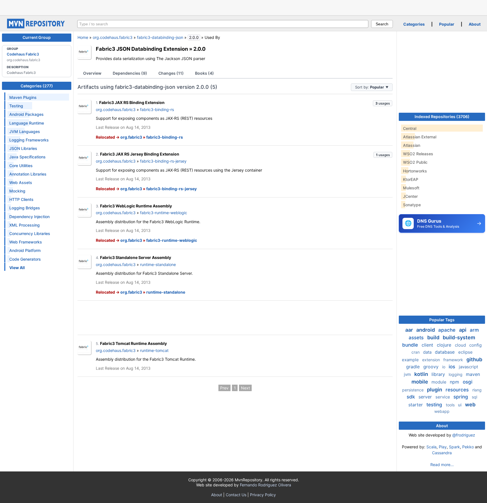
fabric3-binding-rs (157, 109)
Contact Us (236, 494)
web (470, 404)
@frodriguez (463, 435)
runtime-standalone (158, 264)
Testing (16, 105)
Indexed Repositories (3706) (442, 116)
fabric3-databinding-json (160, 37)
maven (473, 374)
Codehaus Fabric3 (23, 54)
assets (417, 337)
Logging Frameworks (29, 140)
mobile (420, 382)
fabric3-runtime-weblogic (163, 212)
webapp (442, 411)
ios (453, 366)
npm (455, 382)
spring (461, 397)
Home (83, 37)
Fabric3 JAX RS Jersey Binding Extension (139, 154)
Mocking (17, 191)
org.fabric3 (131, 137)
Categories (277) (37, 85)
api (463, 330)
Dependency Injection (29, 216)
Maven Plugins (23, 97)
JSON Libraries (23, 148)
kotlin (421, 374)
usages (382, 103)
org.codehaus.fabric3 (112, 37)
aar (409, 330)
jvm (408, 374)
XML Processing (24, 225)
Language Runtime (26, 123)
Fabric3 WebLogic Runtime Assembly (136, 205)
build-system (459, 337)
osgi (467, 382)
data (428, 352)
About (475, 24)
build (433, 337)
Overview (92, 73)
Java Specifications (27, 156)
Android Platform (25, 250)
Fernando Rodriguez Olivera (265, 484)
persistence (413, 389)
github (474, 359)
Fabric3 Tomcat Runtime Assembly (133, 343)
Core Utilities (21, 165)
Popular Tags (442, 319)
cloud (461, 345)
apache (447, 330)
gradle (413, 366)
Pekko (468, 446)
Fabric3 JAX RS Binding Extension (132, 102)
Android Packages (26, 114)
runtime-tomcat (154, 350)
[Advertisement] (243, 7)
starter (416, 404)
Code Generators (25, 259)
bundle (410, 345)
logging (456, 374)
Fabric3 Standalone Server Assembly (135, 257)
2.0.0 (199, 49)
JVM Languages (24, 131)
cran (416, 352)
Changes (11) (171, 73)
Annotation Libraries (28, 174)
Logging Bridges (24, 207)
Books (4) (204, 73)
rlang (477, 389)
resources (458, 390)
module (439, 382)
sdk (411, 397)
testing (435, 404)
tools (451, 404)
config (475, 345)
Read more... (442, 464)
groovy (431, 366)
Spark (454, 446)
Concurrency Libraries (29, 233)
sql (474, 397)
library (438, 374)
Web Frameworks (25, 242)
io (444, 366)
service (443, 397)
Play (443, 446)
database (445, 352)
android (426, 330)
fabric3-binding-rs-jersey (163, 161)
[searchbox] (222, 24)
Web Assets (20, 182)
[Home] (36, 27)
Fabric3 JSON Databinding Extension (142, 49)
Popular (446, 24)
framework (453, 359)
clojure (445, 345)
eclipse (465, 352)
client (428, 345)
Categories (414, 24)
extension (431, 359)
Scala (431, 446)
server (426, 397)
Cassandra (442, 452)
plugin (435, 390)
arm (474, 330)
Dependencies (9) (130, 73)
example (411, 359)
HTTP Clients (21, 199)
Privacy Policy (263, 494)
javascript (468, 366)
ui (460, 404)
